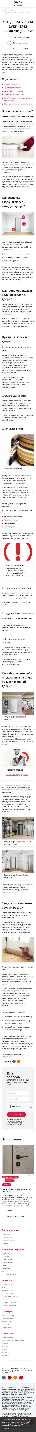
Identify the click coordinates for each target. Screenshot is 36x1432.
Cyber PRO (6, 1256)
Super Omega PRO (22, 842)
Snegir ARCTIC (7, 1237)
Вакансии (5, 1352)
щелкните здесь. (16, 1425)
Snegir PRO (6, 1234)
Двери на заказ (7, 1284)
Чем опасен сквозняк (11, 84)
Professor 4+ (20, 717)
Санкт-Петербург (22, 1391)
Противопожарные (9, 1274)
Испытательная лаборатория (13, 1341)
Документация (7, 1293)
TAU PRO (5, 1271)
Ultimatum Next (21, 875)
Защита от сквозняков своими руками (18, 104)
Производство (7, 1338)
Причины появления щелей (14, 94)
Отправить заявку (16, 1114)
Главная (4, 11)
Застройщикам (7, 1321)
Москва (13, 1391)
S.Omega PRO (7, 1262)
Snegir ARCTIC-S (8, 1240)
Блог (11, 11)
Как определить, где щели (13, 91)
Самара (26, 1392)
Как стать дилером (9, 1316)
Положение (18, 1121)
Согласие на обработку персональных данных (14, 1123)
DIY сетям (6, 1324)
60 (14, 49)
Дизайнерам (6, 1327)
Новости (5, 1344)
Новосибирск (6, 1392)
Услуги (4, 1287)
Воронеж (14, 1392)
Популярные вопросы (10, 1296)
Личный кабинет (8, 1318)
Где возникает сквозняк (12, 88)
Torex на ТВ (6, 1355)
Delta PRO (11, 892)
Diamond (5, 1243)
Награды (5, 1347)
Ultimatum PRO (7, 1259)
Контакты (5, 1350)
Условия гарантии (8, 1290)
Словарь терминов (9, 1302)
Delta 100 (5, 1265)
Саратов (21, 1392)
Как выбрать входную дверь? (17, 775)
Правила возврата (9, 1305)
